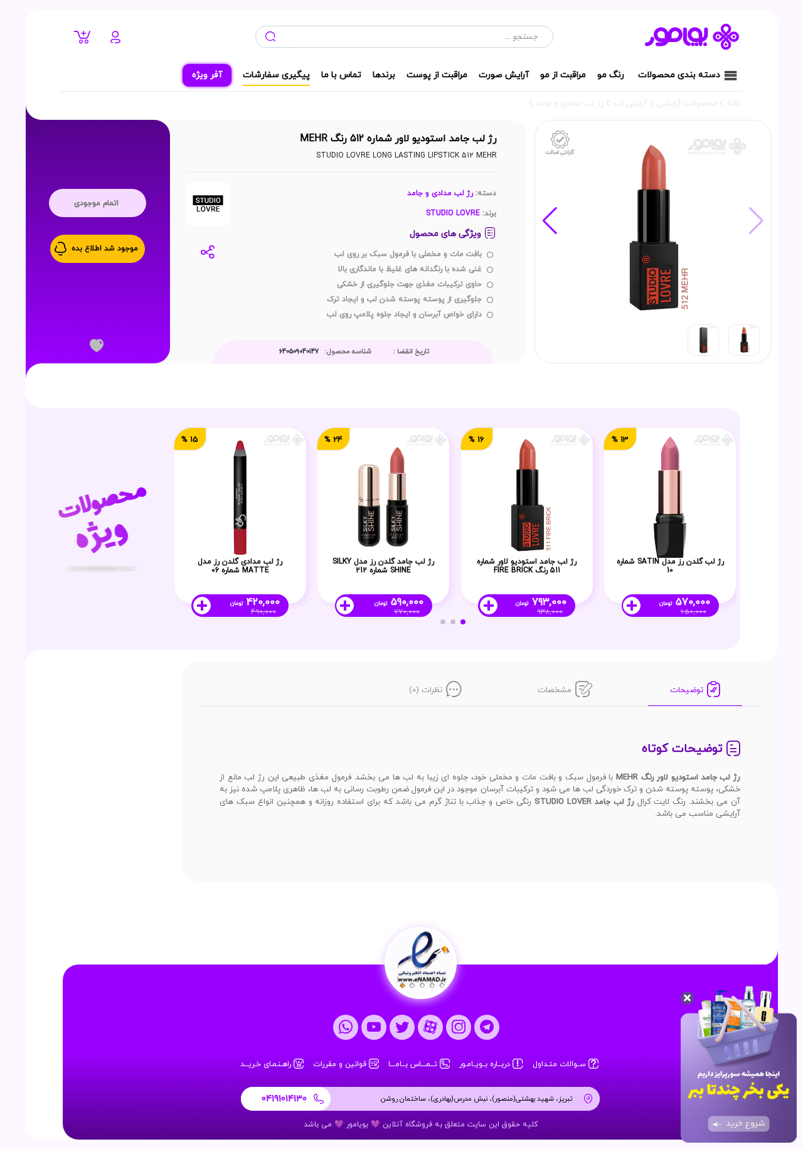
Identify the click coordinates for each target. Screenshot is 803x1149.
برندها (384, 75)
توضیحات (686, 690)
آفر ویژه (207, 75)
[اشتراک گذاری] (209, 251)
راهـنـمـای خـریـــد (267, 1064)
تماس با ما (341, 75)
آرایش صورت (504, 75)
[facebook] (373, 1027)
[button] (549, 221)
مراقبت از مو (563, 75)
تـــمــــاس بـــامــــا (414, 1064)
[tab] (695, 692)
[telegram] (486, 1027)
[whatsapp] (345, 1027)
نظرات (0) (425, 690)
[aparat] (430, 1027)
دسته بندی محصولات (679, 75)
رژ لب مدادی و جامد (570, 103)
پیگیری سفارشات (276, 75)
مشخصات (555, 690)
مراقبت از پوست (437, 75)
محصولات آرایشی (687, 103)
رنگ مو (610, 75)
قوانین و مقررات (341, 1064)
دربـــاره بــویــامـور (486, 1064)
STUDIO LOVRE (453, 213)
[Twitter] (402, 1027)
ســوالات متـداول (560, 1064)
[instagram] (458, 1027)
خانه (733, 103)
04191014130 (284, 1099)
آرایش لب (630, 103)
